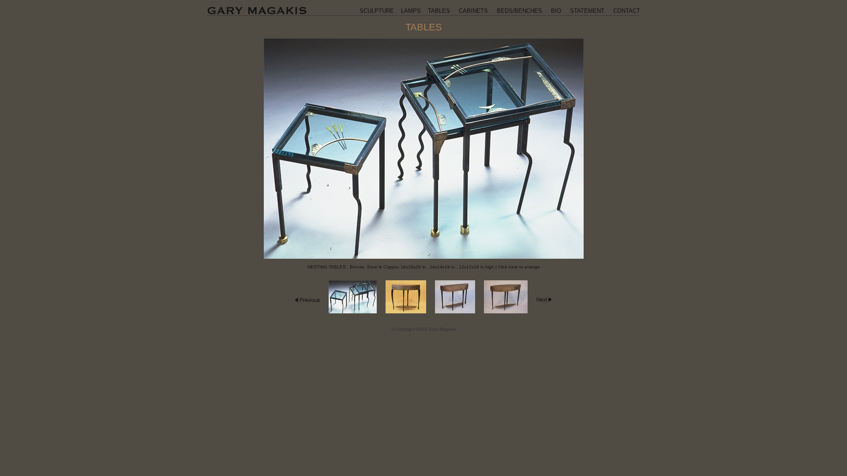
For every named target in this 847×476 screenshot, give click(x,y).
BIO (556, 10)
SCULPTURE (377, 10)
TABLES (439, 10)
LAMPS (411, 10)
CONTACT (626, 10)
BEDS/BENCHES (519, 10)
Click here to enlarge (519, 266)
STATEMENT (587, 10)
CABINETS (473, 10)
